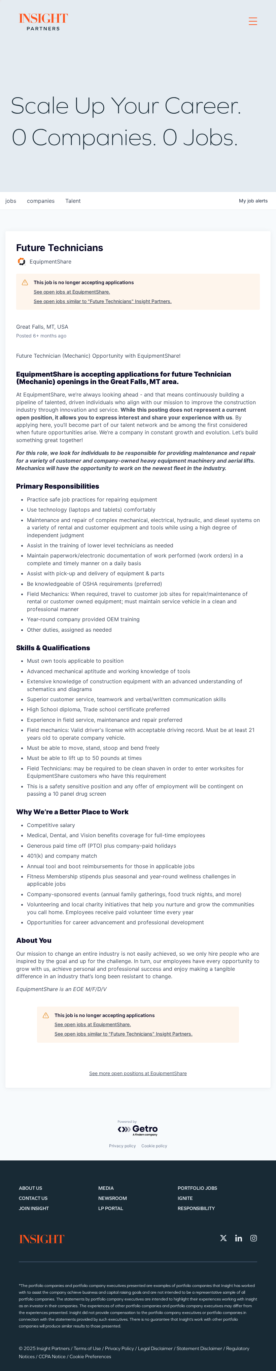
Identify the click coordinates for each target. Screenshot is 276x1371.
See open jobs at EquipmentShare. (72, 292)
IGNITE (185, 1198)
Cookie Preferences (90, 1357)
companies (41, 200)
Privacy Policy (120, 1348)
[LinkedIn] (238, 1238)
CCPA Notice (53, 1357)
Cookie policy (154, 1145)
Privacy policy (122, 1145)
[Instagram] (253, 1238)
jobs (10, 200)
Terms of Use (88, 1348)
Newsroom (112, 1198)
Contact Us (33, 1198)
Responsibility (196, 1208)
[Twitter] (223, 1238)
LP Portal (110, 1208)
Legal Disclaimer (156, 1348)
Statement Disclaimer (200, 1348)
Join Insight (34, 1208)
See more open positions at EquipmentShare (138, 1073)
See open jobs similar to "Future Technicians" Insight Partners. (103, 301)
